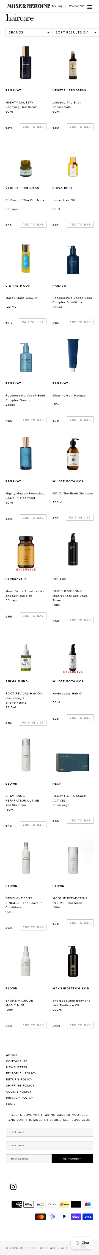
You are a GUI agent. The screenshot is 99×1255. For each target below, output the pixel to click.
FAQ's (11, 1103)
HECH (57, 783)
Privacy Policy (19, 1097)
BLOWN (12, 783)
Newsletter (17, 1067)
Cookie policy (19, 1091)
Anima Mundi (17, 681)
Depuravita (16, 578)
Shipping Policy (20, 1085)
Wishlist (74, 5)
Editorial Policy (21, 1073)
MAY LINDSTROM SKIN (71, 988)
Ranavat (13, 90)
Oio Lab (60, 578)
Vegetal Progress (69, 90)
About (12, 1055)
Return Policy (19, 1079)
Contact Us (16, 1061)
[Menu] (89, 6)
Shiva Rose (63, 188)
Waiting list (32, 321)
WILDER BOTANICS (68, 481)
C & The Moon (18, 285)
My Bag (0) (59, 5)
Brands (16, 32)
